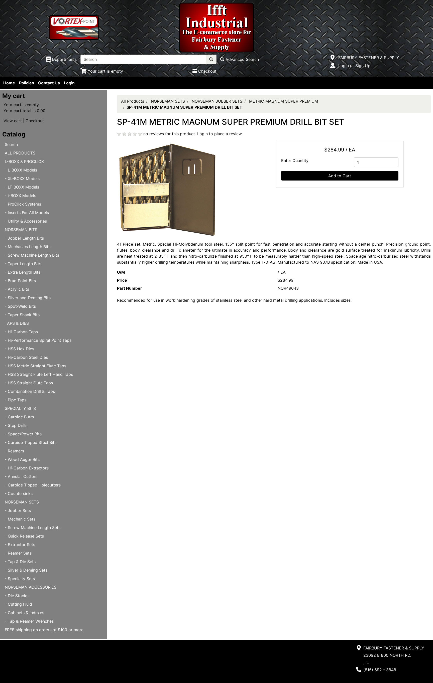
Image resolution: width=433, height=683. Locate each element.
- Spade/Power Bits (23, 433)
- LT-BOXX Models (22, 187)
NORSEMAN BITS (21, 229)
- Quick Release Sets (24, 536)
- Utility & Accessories (26, 221)
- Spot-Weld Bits (20, 306)
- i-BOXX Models (20, 195)
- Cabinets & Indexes (24, 612)
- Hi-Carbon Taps (21, 331)
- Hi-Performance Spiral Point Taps (38, 340)
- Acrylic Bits (17, 289)
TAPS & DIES (17, 323)
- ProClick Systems (23, 204)
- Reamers (14, 450)
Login (69, 82)
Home (9, 82)
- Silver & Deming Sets (26, 570)
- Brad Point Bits (20, 280)
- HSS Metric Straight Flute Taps (35, 365)
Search (11, 144)
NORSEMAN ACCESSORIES (30, 587)
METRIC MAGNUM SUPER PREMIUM (283, 101)
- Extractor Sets (20, 544)
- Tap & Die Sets (20, 561)
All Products (132, 101)
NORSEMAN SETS (22, 501)
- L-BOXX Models (21, 170)
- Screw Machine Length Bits (32, 255)
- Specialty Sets (20, 578)
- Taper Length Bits (23, 263)
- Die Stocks (16, 595)
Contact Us (49, 82)
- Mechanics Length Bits (27, 246)
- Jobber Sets (18, 510)
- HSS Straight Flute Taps (29, 382)
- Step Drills (16, 425)
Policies (26, 82)
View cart (13, 120)
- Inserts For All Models (27, 212)
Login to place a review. (220, 133)
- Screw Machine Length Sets (32, 527)
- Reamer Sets (18, 553)
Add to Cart (339, 175)
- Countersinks (19, 493)
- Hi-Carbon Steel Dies (26, 357)
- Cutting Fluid (18, 604)
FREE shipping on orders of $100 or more (44, 629)
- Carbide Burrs (19, 416)
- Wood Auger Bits (22, 459)
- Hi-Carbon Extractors (27, 467)
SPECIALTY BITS (20, 408)
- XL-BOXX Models (22, 178)
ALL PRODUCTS (20, 152)
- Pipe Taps (15, 399)
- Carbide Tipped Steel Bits (30, 442)
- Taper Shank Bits (22, 314)
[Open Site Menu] (332, 57)
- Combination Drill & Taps (30, 391)
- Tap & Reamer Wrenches (29, 621)
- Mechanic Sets (20, 519)
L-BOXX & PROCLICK (24, 161)
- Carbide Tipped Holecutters (33, 484)
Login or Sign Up (354, 65)
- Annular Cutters (21, 476)
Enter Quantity (294, 160)
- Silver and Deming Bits (28, 297)
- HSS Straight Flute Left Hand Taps (39, 374)
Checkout (35, 120)
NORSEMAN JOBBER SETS (217, 101)
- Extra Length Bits (22, 272)
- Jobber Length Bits (24, 238)
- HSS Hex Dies (19, 348)
